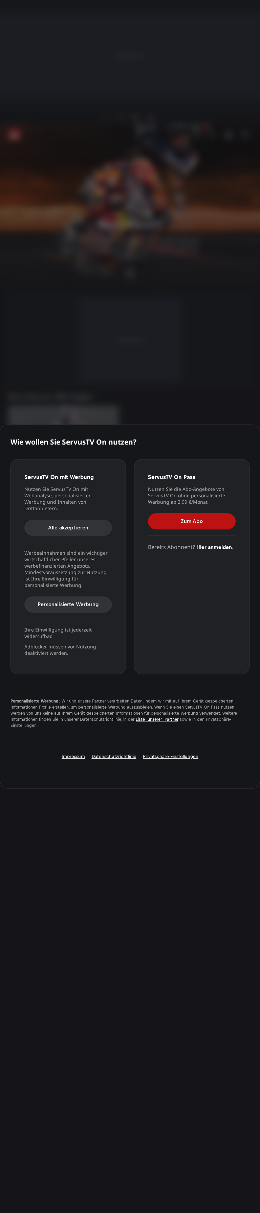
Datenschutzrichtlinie (114, 756)
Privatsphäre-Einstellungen (170, 756)
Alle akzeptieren (68, 527)
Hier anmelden (214, 547)
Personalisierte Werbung (68, 604)
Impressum (73, 756)
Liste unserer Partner (157, 719)
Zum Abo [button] (192, 521)
